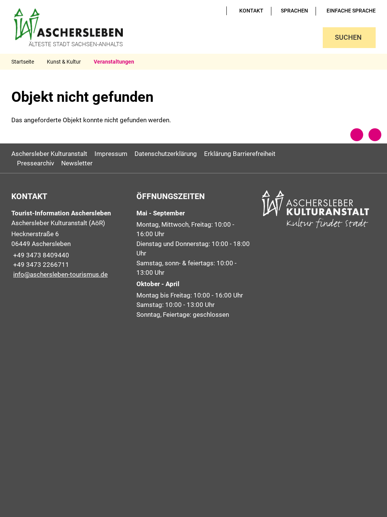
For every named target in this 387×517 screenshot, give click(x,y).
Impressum (110, 153)
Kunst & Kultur (64, 62)
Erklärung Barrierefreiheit (240, 153)
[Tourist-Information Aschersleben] (68, 244)
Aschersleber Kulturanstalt (49, 153)
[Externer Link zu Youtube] (206, 10)
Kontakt (251, 11)
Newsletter (77, 163)
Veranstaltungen (114, 62)
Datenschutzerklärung (166, 153)
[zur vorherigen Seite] (356, 134)
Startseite (22, 62)
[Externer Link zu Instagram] (217, 10)
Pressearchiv (35, 163)
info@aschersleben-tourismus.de (59, 274)
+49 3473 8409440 (40, 255)
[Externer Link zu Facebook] (212, 10)
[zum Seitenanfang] (374, 134)
